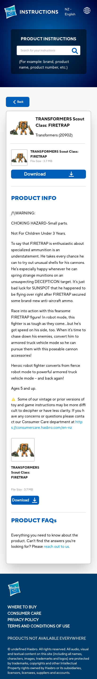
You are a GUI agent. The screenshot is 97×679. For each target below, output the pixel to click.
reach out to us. (57, 546)
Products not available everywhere (47, 638)
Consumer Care (24, 613)
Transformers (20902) (54, 135)
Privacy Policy (23, 620)
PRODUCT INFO (34, 198)
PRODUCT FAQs (34, 520)
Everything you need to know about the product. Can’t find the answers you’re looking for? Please (44, 541)
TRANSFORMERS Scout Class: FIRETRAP (60, 122)
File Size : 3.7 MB (41, 161)
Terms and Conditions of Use (39, 626)
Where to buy (22, 607)
